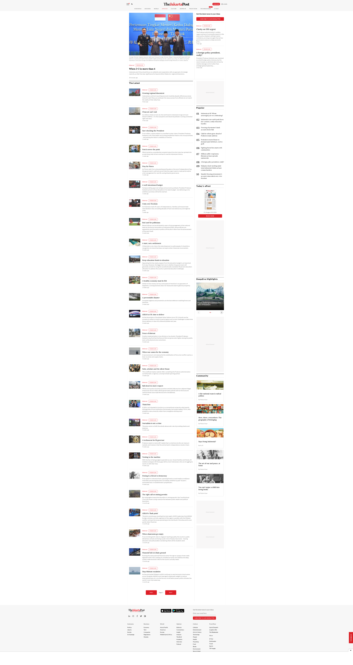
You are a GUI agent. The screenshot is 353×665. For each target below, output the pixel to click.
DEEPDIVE (183, 8)
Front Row (193, 8)
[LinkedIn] (129, 616)
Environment (196, 649)
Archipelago (130, 634)
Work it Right (197, 651)
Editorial (178, 627)
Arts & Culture (197, 632)
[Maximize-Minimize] (350, 650)
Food (194, 644)
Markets (146, 637)
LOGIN (225, 4)
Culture (195, 624)
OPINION (165, 8)
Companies (147, 632)
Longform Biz (213, 630)
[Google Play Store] (178, 611)
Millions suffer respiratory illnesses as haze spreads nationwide (210, 156)
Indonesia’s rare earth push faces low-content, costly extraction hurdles (212, 122)
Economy (146, 627)
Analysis (178, 634)
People (195, 637)
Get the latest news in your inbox (208, 14)
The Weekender (205, 8)
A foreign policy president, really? (212, 162)
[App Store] (166, 610)
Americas (163, 630)
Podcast (178, 644)
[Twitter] (141, 616)
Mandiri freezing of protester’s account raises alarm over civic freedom (211, 176)
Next (170, 592)
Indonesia (137, 8)
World (156, 8)
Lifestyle (195, 627)
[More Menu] (128, 4)
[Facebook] (137, 616)
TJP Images (212, 648)
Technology (196, 634)
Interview (179, 642)
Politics (129, 627)
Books (194, 646)
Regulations (147, 634)
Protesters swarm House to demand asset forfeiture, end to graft (211, 142)
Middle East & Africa (166, 634)
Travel (211, 643)
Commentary (180, 630)
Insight (178, 632)
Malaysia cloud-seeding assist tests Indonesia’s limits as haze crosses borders (211, 168)
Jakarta (129, 630)
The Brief (179, 637)
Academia (179, 639)
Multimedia (212, 641)
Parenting (196, 642)
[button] (221, 312)
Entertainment (197, 630)
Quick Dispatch (213, 627)
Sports (211, 646)
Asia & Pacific (164, 627)
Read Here (210, 216)
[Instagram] (133, 616)
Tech (145, 630)
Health (195, 639)
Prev (151, 592)
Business (148, 8)
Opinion (179, 624)
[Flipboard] (145, 616)
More (211, 635)
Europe (162, 632)
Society (129, 632)
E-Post (216, 8)
